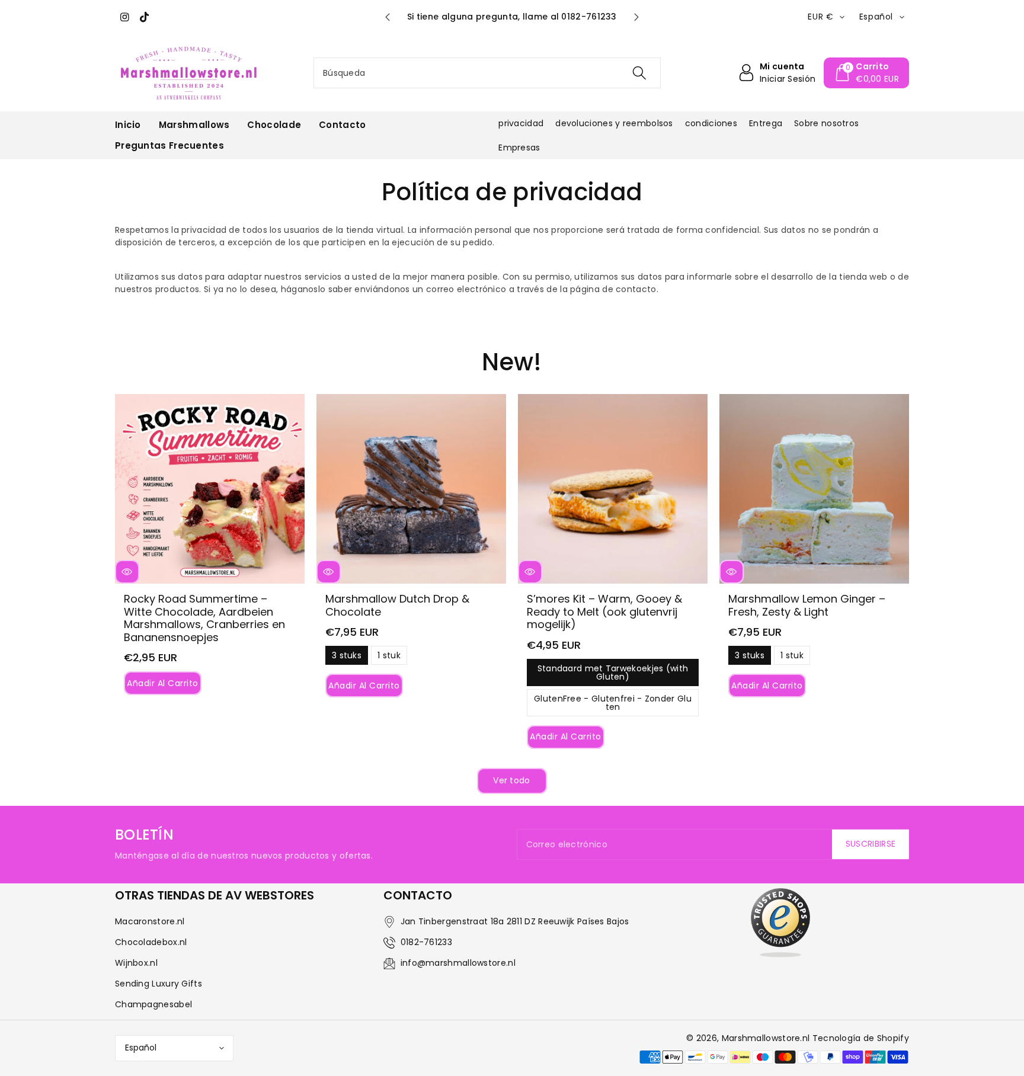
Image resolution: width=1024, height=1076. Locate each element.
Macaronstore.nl (150, 921)
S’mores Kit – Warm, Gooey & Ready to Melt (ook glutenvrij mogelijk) (604, 611)
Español (140, 1047)
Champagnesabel (153, 1004)
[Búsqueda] (639, 73)
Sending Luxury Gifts (158, 983)
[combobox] (487, 73)
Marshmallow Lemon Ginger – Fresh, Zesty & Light (806, 605)
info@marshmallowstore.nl (458, 963)
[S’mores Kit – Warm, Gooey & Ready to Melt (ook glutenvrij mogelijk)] (613, 489)
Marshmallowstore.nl (766, 1038)
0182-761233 (426, 942)
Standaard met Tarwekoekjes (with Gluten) (613, 674)
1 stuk (389, 657)
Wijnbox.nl (136, 963)
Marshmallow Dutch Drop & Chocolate (397, 605)
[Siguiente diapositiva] (636, 17)
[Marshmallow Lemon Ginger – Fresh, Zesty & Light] (814, 489)
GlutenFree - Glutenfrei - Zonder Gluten (613, 704)
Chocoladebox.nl (151, 942)
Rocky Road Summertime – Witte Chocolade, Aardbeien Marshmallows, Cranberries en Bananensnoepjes (204, 618)
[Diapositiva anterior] (387, 17)
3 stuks (346, 657)
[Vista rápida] (127, 572)
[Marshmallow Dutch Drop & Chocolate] (411, 489)
